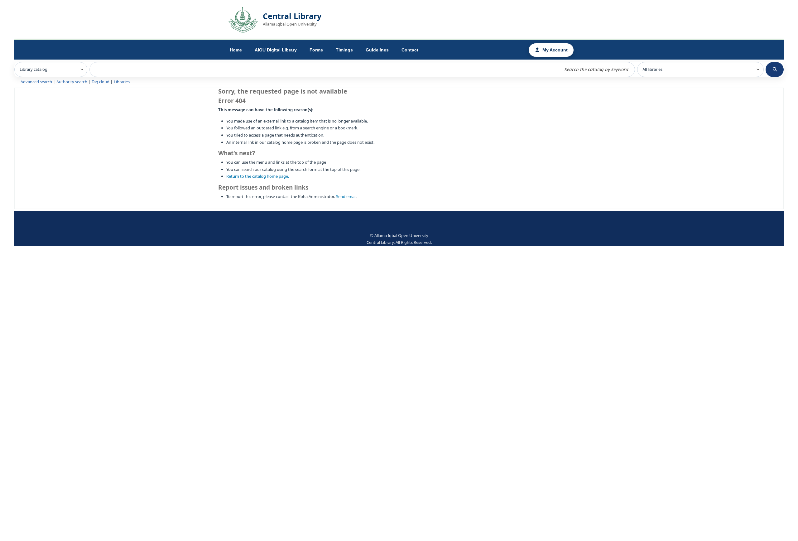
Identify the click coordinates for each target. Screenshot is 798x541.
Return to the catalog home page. (257, 176)
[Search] (775, 69)
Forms (316, 49)
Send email (346, 197)
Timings (344, 49)
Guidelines (377, 49)
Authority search (71, 82)
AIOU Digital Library (276, 49)
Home (236, 49)
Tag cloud (100, 82)
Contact (409, 49)
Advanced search (36, 82)
